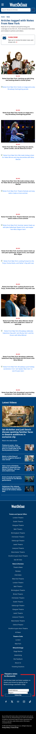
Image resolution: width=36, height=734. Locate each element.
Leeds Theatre (18, 544)
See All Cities (18, 560)
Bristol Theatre (18, 594)
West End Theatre (18, 579)
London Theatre (18, 518)
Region (6, 693)
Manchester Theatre (18, 552)
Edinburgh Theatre (18, 541)
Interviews (18, 575)
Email (6, 690)
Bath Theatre (18, 529)
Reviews (18, 571)
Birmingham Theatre (18, 533)
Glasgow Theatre (18, 525)
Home (3, 17)
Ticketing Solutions (18, 667)
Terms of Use (14, 727)
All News (18, 632)
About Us (18, 663)
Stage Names (18, 651)
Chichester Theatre (18, 537)
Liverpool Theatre (18, 548)
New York (18, 644)
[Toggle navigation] (1, 4)
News (8, 17)
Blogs (18, 76)
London (18, 640)
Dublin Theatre (18, 521)
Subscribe (18, 695)
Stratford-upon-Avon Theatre (18, 556)
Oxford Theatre (18, 625)
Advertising (18, 655)
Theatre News (18, 567)
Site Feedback (18, 659)
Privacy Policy (6, 727)
